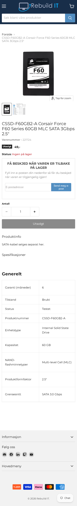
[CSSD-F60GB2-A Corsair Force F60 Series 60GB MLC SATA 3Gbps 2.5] (7, 109)
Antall (6, 203)
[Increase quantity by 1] (34, 211)
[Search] (70, 18)
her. (41, 244)
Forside (7, 34)
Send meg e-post (61, 187)
